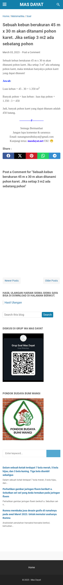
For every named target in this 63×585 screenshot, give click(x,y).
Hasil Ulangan (13, 302)
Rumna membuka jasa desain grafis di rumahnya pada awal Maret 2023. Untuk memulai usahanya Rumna (30, 514)
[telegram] (54, 156)
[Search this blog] (58, 4)
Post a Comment (31, 52)
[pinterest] (31, 156)
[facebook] (8, 156)
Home (31, 567)
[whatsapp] (43, 156)
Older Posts (51, 280)
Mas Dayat (31, 4)
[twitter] (20, 156)
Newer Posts (12, 280)
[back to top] (55, 577)
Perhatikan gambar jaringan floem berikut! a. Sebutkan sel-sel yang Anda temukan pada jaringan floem (31, 493)
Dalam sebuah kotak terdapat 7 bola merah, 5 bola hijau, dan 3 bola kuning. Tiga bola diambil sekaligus (30, 471)
